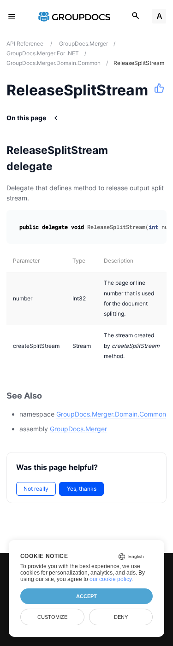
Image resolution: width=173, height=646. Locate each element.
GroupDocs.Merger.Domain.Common (111, 414)
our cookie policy (110, 579)
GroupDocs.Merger (78, 429)
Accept (86, 596)
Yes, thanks (81, 488)
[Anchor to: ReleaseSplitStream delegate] (158, 158)
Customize (52, 617)
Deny (121, 617)
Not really (36, 488)
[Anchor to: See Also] (52, 395)
